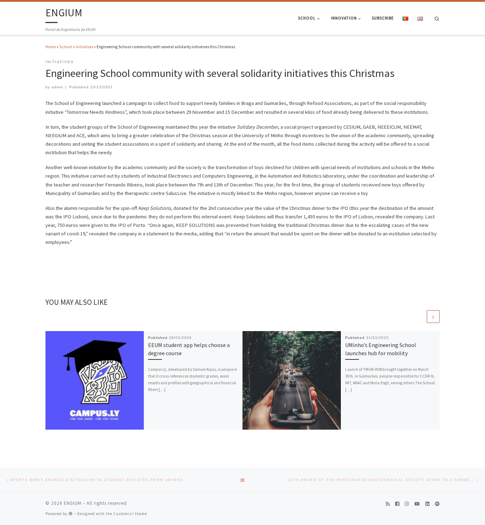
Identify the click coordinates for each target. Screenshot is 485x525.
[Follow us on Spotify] (437, 504)
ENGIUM (72, 503)
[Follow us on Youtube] (417, 504)
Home (50, 46)
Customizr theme (130, 513)
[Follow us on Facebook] (397, 504)
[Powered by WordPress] (71, 513)
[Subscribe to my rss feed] (387, 504)
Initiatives (84, 46)
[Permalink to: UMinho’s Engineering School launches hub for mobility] (292, 380)
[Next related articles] (433, 316)
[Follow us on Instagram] (407, 504)
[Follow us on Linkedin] (427, 504)
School (65, 46)
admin (57, 87)
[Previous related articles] (419, 316)
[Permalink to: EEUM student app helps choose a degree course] (94, 380)
